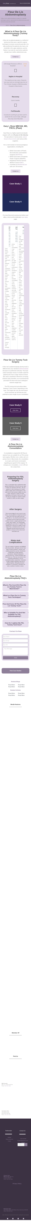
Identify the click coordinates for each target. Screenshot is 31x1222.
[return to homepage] (9, 3)
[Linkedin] (18, 1218)
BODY (7, 25)
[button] (15, 7)
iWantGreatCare (22, 164)
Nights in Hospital (15, 76)
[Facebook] (7, 1218)
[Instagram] (23, 1218)
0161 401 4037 (8, 1114)
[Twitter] (13, 1218)
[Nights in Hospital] (15, 70)
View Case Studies (15, 670)
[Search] (25, 1144)
